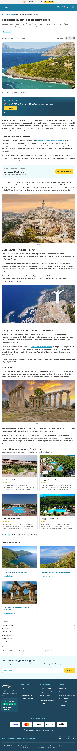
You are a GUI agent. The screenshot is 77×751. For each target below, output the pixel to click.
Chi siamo (62, 689)
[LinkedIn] (69, 738)
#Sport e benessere (39, 651)
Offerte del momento (47, 701)
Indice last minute (27, 698)
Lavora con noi (64, 692)
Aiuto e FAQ (63, 702)
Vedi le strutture (63, 171)
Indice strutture (26, 692)
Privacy (4, 738)
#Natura (23, 92)
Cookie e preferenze (14, 738)
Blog (3, 14)
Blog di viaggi (64, 698)
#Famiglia (27, 651)
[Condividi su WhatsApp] (70, 38)
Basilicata (7, 31)
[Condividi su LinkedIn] (73, 38)
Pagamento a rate (46, 692)
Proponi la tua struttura (67, 695)
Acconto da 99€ (45, 689)
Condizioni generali (29, 738)
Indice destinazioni (27, 695)
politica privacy (15, 675)
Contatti (62, 705)
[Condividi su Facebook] (66, 38)
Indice (23, 689)
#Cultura (15, 92)
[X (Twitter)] (73, 738)
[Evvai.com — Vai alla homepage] (5, 7)
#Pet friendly (51, 651)
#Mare (8, 92)
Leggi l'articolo (8, 576)
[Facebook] (60, 738)
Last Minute (44, 704)
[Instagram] (64, 738)
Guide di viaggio (10, 14)
